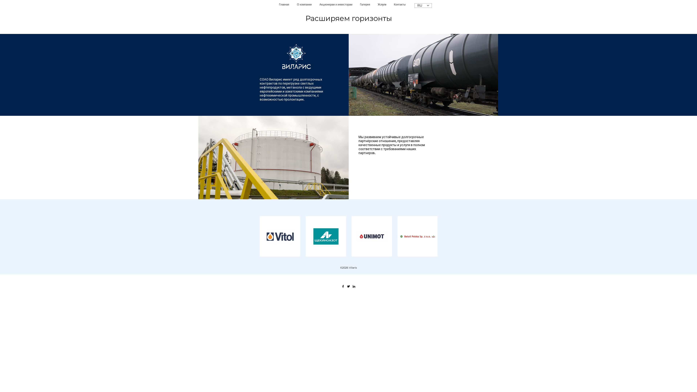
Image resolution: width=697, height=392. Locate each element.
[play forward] (433, 236)
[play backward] (264, 236)
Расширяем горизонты (348, 18)
